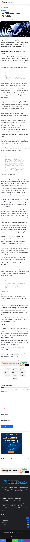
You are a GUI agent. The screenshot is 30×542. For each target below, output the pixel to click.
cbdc (12, 500)
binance (10, 498)
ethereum (18, 503)
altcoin (16, 369)
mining (15, 375)
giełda (25, 503)
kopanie (8, 375)
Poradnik (4, 524)
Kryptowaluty (5, 520)
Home (3, 7)
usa (3, 510)
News (7, 7)
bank (4, 498)
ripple (15, 378)
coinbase (5, 503)
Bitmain (7, 372)
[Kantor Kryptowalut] (15, 470)
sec (25, 507)
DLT (11, 503)
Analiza (3, 526)
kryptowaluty (5, 505)
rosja (19, 507)
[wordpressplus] (6, 2)
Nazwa (3, 408)
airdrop (8, 369)
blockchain (15, 372)
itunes (23, 372)
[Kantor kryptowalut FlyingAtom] (15, 363)
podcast (23, 375)
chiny (19, 500)
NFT (20, 505)
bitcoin (18, 498)
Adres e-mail (4, 414)
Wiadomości (4, 522)
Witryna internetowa (5, 420)
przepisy (4, 507)
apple (22, 369)
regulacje (12, 507)
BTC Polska (5, 19)
